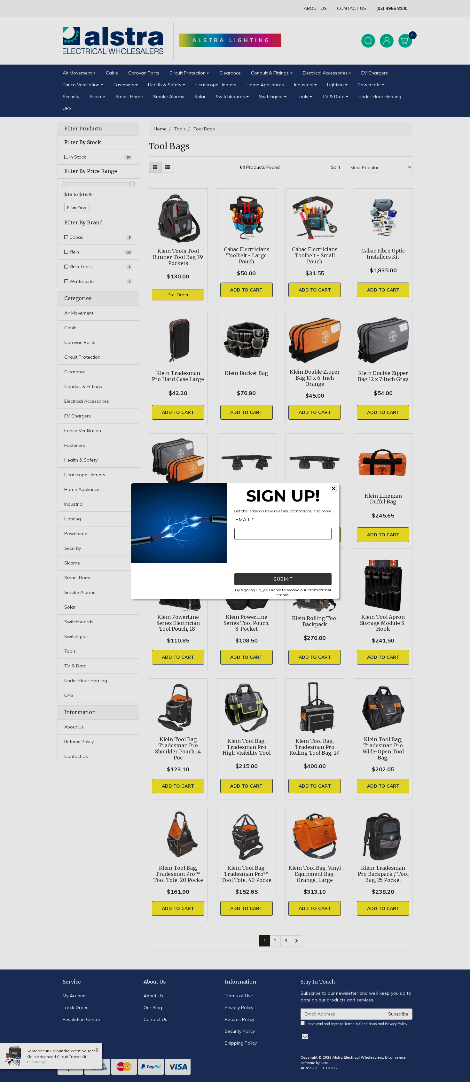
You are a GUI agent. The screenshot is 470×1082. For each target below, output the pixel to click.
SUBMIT (283, 579)
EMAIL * (244, 520)
